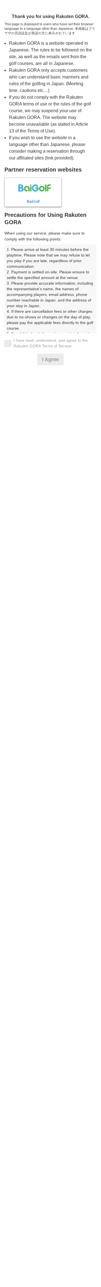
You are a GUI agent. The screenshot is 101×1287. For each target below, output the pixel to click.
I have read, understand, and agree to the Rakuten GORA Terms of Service (50, 343)
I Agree (50, 359)
